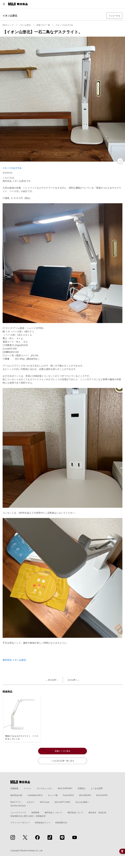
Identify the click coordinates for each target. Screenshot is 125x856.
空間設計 (81, 788)
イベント (27, 788)
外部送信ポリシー (42, 822)
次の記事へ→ (73, 680)
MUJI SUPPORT (65, 788)
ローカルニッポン (44, 788)
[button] (4, 4)
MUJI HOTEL (102, 795)
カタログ (31, 802)
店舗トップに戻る (62, 751)
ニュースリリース (18, 812)
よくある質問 (97, 788)
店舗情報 (14, 788)
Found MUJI (68, 795)
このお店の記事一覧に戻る (62, 761)
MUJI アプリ (15, 802)
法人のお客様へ (82, 802)
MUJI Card (44, 802)
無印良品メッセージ (53, 812)
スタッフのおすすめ (12, 168)
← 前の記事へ (52, 680)
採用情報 (35, 812)
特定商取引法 (61, 822)
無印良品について (75, 812)
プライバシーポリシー (20, 822)
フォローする (114, 16)
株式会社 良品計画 (97, 812)
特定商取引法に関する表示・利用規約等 (28, 816)
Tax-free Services (18, 806)
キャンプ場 (53, 795)
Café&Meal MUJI (35, 795)
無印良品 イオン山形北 (14, 660)
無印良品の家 (16, 795)
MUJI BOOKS (85, 795)
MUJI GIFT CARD (62, 802)
